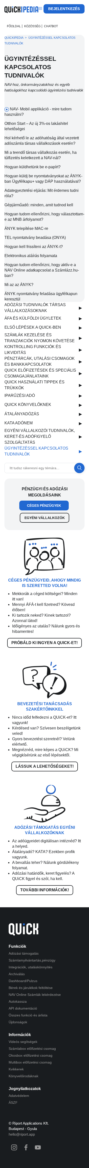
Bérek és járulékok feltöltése (31, 988)
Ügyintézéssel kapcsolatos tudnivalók (36, 451)
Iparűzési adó (19, 395)
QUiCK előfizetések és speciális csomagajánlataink (40, 373)
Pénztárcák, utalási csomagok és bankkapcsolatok (39, 361)
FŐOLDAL (14, 26)
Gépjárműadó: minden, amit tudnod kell (38, 205)
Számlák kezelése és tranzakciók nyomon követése (39, 338)
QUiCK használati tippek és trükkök (34, 385)
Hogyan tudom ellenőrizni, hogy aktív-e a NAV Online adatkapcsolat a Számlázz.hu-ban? (41, 270)
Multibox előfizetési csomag (30, 1062)
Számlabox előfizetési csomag (32, 1049)
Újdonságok (18, 1022)
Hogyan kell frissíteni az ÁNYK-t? (33, 247)
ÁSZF (13, 1102)
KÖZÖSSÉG (32, 26)
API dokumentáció (23, 1008)
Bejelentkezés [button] (64, 9)
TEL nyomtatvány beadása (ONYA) (35, 237)
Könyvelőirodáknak (23, 1076)
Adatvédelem (19, 1096)
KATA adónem (18, 423)
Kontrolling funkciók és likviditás (32, 350)
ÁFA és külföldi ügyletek (32, 318)
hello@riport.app (22, 1134)
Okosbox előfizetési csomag (30, 1055)
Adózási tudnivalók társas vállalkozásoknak (35, 308)
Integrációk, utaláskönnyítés (30, 967)
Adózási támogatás (24, 953)
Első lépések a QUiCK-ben (32, 327)
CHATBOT (51, 26)
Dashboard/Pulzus (23, 981)
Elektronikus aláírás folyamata (30, 256)
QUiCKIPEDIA (13, 37)
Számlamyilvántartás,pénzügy (32, 960)
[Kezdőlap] (21, 12)
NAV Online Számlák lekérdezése (35, 995)
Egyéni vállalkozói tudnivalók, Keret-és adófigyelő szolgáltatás (39, 436)
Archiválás (17, 974)
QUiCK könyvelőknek (27, 404)
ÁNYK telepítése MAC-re (26, 228)
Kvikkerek (16, 1069)
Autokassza (18, 1001)
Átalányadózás (21, 414)
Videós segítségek (23, 1042)
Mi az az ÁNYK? (18, 285)
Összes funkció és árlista (28, 1015)
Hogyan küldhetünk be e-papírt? (32, 167)
